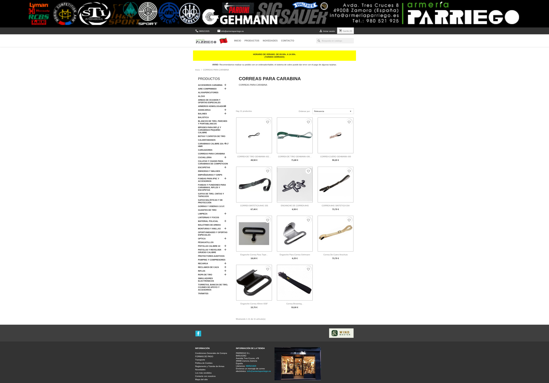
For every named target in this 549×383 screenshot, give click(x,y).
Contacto (287, 40)
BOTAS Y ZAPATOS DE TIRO (211, 136)
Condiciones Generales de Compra (211, 353)
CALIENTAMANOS (206, 140)
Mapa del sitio (201, 379)
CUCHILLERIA (205, 157)
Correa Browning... (294, 304)
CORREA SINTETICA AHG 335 (254, 205)
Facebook (198, 333)
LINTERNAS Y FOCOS (208, 217)
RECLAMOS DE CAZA (208, 267)
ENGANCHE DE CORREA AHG (295, 205)
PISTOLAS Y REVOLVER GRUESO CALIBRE (209, 251)
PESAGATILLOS (205, 242)
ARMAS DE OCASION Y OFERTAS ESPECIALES (209, 101)
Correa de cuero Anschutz (335, 254)
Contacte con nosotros (205, 376)
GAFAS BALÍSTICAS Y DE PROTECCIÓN (210, 201)
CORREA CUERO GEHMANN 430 (335, 156)
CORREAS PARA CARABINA (211, 154)
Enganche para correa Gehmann (295, 254)
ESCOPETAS (204, 167)
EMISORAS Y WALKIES (209, 171)
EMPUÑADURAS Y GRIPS (210, 175)
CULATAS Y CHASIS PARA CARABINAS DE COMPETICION (213, 162)
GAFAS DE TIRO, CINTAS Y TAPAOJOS (211, 195)
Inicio (237, 40)
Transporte (200, 360)
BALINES (202, 114)
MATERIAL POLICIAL (208, 221)
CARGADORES (205, 150)
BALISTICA (203, 117)
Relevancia (333, 111)
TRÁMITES (203, 293)
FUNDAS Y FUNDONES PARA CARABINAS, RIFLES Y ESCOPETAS (212, 187)
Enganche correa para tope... (254, 254)
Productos (251, 40)
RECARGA (203, 263)
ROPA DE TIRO (205, 274)
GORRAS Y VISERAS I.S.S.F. (211, 206)
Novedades (270, 40)
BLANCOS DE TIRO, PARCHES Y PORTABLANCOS (212, 122)
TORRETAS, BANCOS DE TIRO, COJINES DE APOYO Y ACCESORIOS (213, 287)
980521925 (202, 31)
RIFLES (201, 271)
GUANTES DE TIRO (207, 210)
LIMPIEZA (202, 214)
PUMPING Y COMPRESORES (211, 260)
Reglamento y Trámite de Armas (209, 366)
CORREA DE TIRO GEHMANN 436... (295, 156)
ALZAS (201, 96)
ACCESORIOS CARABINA (210, 85)
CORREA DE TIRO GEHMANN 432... (254, 156)
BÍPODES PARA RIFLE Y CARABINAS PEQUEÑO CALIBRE (209, 130)
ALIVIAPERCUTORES (208, 92)
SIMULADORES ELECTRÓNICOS (206, 279)
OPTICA (202, 238)
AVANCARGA (204, 110)
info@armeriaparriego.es (232, 31)
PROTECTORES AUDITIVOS (211, 256)
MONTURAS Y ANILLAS (209, 228)
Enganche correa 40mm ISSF (254, 304)
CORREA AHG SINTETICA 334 (336, 205)
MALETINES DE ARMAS (209, 225)
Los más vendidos (203, 373)
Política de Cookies (203, 363)
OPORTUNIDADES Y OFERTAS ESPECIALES (212, 233)
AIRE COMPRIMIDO (207, 89)
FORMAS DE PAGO (204, 356)
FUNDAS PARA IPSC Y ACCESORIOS (208, 179)
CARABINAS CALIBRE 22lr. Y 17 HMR (213, 145)
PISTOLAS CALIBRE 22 (209, 246)
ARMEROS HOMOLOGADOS (211, 106)
